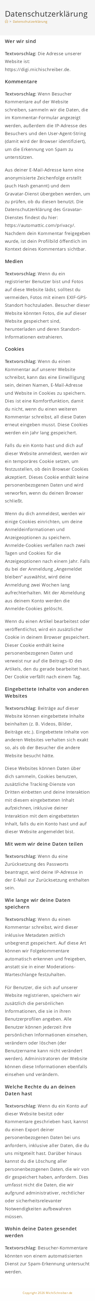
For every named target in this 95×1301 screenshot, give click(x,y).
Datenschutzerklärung (30, 21)
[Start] (6, 21)
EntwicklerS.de (56, 1296)
